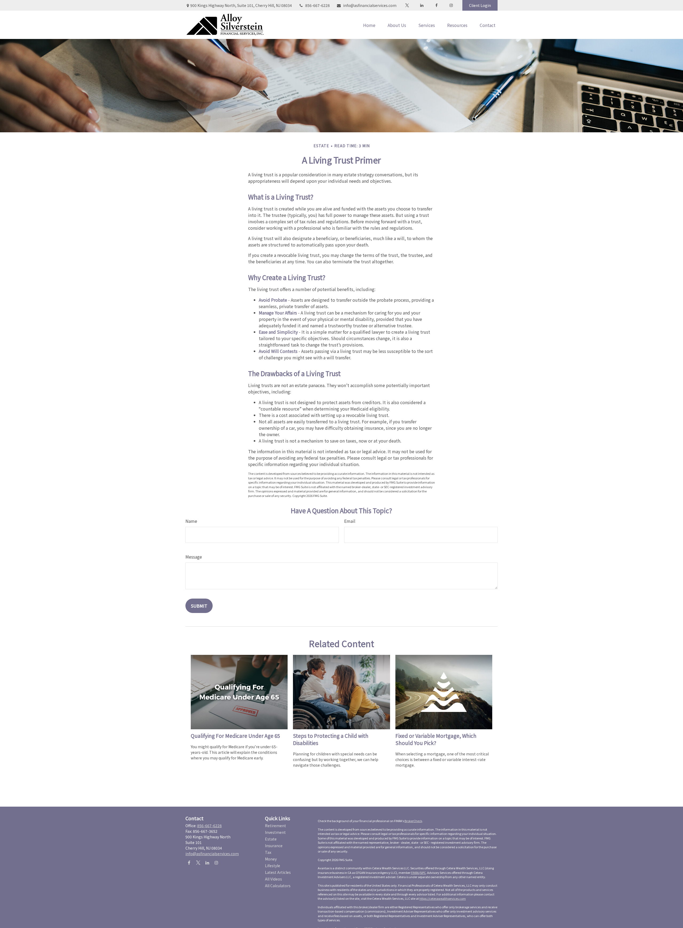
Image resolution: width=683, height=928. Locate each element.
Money (271, 859)
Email (349, 521)
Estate (271, 839)
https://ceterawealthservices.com (442, 898)
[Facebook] (436, 5)
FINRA (415, 872)
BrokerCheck (413, 821)
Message (193, 556)
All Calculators (278, 885)
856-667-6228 (317, 5)
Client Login (480, 5)
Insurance (274, 845)
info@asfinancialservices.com (369, 5)
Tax (268, 852)
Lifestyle (272, 865)
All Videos (273, 879)
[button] (369, 25)
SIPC (423, 872)
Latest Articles (278, 872)
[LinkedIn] (422, 5)
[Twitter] (407, 5)
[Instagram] (216, 862)
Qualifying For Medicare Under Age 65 (235, 735)
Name (191, 521)
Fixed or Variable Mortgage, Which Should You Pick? (435, 739)
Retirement (275, 825)
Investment (275, 832)
